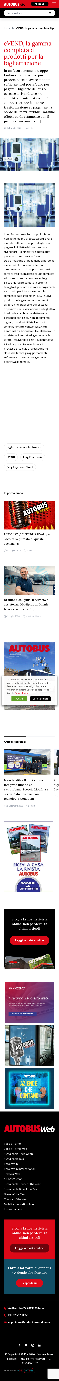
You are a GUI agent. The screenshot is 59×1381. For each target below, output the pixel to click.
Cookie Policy (21, 692)
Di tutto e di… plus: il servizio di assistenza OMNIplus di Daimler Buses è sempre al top (27, 604)
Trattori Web (12, 1174)
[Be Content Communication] (26, 1370)
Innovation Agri (13, 1209)
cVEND (11, 457)
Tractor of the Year (16, 1199)
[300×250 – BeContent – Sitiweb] (29, 1002)
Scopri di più (30, 1283)
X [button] (51, 679)
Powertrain (11, 1164)
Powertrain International (19, 1169)
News (29, 550)
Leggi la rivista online (29, 940)
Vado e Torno (12, 1143)
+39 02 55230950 (17, 1315)
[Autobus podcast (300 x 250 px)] (29, 1045)
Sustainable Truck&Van (18, 1154)
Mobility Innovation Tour (19, 1204)
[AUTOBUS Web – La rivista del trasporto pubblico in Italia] (14, 4)
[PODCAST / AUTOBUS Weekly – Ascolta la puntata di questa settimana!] (29, 515)
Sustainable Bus (14, 1159)
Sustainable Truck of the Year (22, 1184)
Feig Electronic (32, 457)
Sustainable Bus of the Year (21, 1189)
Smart (32, 805)
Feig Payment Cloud (20, 467)
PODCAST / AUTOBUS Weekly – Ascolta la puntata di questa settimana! (27, 538)
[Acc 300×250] (29, 1088)
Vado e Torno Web (15, 1149)
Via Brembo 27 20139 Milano (25, 1308)
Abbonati (39, 3)
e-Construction (13, 1179)
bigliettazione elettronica (24, 447)
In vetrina (30, 616)
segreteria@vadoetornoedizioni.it (30, 1322)
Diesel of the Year (15, 1194)
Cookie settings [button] (40, 698)
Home (7, 28)
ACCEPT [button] (19, 698)
